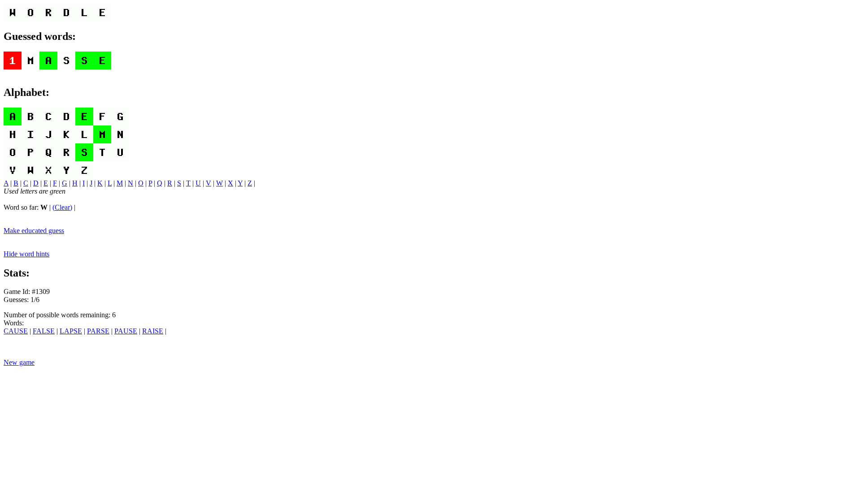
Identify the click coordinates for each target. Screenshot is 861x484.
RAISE (152, 331)
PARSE (98, 331)
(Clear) (62, 207)
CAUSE (16, 331)
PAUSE (125, 331)
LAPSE (71, 331)
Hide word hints (26, 254)
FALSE (44, 331)
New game (19, 362)
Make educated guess (34, 230)
